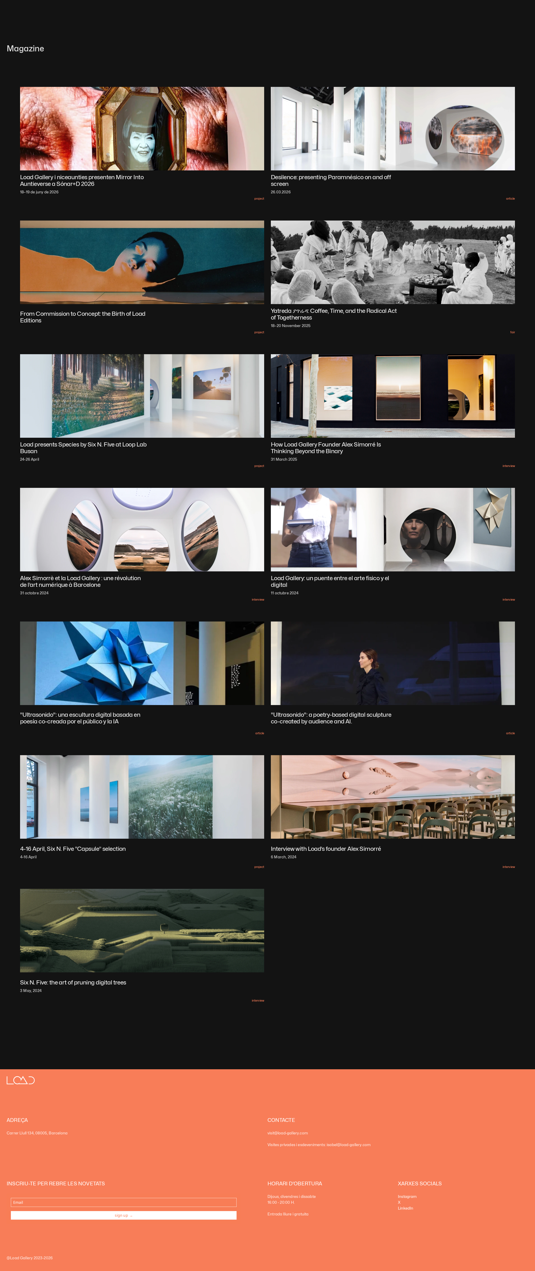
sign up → (124, 1215)
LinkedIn (405, 1208)
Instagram (407, 1196)
